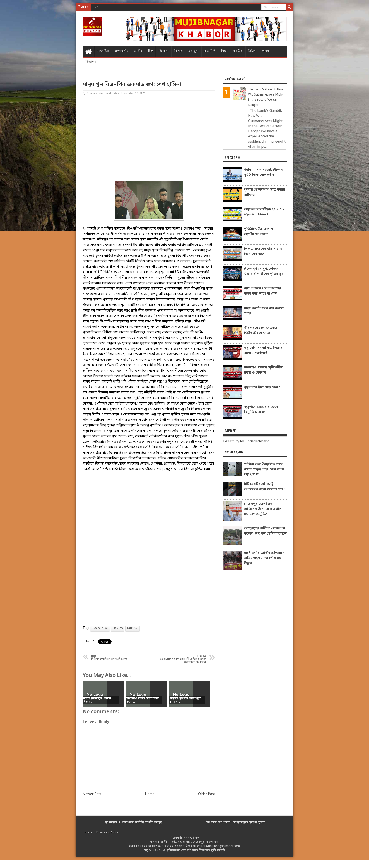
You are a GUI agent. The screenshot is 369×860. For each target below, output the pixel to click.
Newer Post (92, 794)
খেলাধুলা (193, 51)
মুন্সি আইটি (218, 850)
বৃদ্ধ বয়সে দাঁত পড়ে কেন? (262, 387)
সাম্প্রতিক (103, 51)
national (132, 628)
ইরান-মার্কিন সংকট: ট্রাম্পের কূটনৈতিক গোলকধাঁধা (263, 172)
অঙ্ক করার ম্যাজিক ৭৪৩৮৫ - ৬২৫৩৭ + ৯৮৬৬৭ (132, 7)
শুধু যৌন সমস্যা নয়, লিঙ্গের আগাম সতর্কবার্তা (263, 350)
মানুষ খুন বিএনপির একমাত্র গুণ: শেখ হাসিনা (132, 84)
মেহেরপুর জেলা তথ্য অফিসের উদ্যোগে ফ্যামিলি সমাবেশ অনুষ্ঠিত (263, 509)
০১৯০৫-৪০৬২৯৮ (152, 846)
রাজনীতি (209, 51)
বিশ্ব (150, 51)
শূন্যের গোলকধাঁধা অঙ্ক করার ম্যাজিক (264, 192)
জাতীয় (138, 51)
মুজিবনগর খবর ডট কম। (182, 850)
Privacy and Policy (107, 832)
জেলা (265, 51)
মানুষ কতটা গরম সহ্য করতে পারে (264, 311)
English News (100, 628)
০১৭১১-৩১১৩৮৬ (174, 846)
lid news (118, 628)
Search (289, 7)
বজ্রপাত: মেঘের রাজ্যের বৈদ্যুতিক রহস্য (261, 410)
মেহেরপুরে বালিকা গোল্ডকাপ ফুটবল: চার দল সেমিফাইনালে (265, 531)
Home (88, 51)
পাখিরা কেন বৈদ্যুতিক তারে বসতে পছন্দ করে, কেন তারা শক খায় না (264, 469)
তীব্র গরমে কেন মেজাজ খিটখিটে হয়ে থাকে (260, 331)
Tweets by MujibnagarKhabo (246, 441)
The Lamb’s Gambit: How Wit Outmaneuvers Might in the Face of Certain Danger (265, 97)
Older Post (206, 794)
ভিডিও (252, 51)
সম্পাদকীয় (121, 51)
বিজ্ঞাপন (91, 62)
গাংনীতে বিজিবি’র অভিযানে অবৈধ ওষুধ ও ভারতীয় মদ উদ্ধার (264, 558)
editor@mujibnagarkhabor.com (218, 846)
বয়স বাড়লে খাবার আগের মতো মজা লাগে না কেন (262, 291)
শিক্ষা (224, 51)
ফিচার (178, 51)
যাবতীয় (238, 51)
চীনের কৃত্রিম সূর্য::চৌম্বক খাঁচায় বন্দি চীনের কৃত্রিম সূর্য (263, 271)
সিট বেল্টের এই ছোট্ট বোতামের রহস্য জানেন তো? (264, 487)
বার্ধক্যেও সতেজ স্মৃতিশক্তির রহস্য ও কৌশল (263, 370)
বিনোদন (163, 51)
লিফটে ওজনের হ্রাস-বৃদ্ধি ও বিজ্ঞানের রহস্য (263, 251)
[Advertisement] (17, 68)
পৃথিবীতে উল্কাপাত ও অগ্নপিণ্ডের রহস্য (258, 232)
